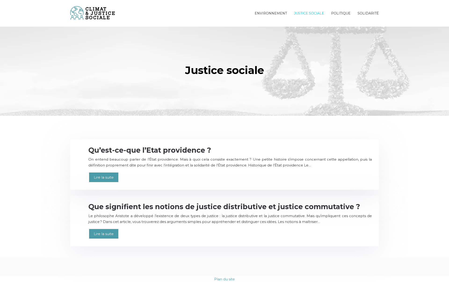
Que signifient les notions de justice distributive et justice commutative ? (224, 206)
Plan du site (224, 279)
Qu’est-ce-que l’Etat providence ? (149, 150)
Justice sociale (309, 13)
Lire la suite (104, 177)
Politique (341, 13)
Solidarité (368, 13)
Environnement (271, 13)
